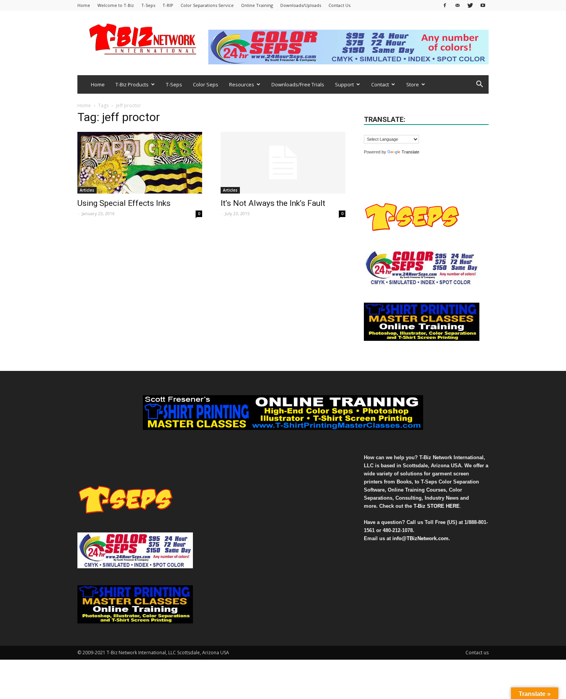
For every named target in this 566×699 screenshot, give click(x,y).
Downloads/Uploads (300, 5)
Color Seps (205, 84)
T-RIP (167, 5)
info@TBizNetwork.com (420, 538)
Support (344, 84)
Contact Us (339, 5)
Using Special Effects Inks (124, 203)
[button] (479, 85)
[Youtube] (483, 5)
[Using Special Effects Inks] (139, 163)
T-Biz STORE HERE (437, 506)
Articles (87, 190)
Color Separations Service (207, 5)
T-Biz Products (132, 84)
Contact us (477, 652)
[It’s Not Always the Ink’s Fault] (283, 163)
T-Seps (148, 5)
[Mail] (457, 5)
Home (83, 5)
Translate (410, 152)
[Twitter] (470, 5)
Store (412, 84)
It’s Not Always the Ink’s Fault (273, 203)
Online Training (257, 5)
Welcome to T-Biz (115, 5)
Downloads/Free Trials (297, 84)
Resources (241, 84)
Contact (380, 84)
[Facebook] (444, 5)
